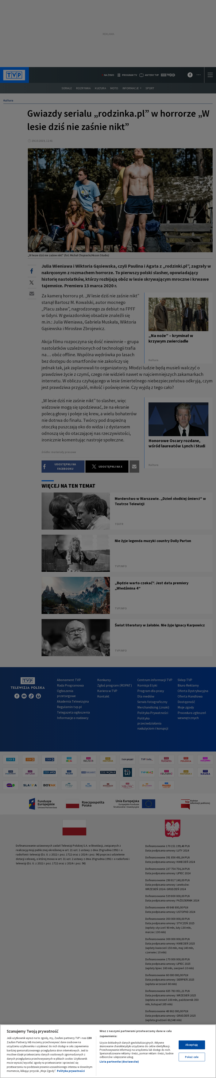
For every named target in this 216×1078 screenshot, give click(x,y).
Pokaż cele (191, 1057)
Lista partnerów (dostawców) (119, 1061)
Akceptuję (191, 1045)
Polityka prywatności (71, 1071)
